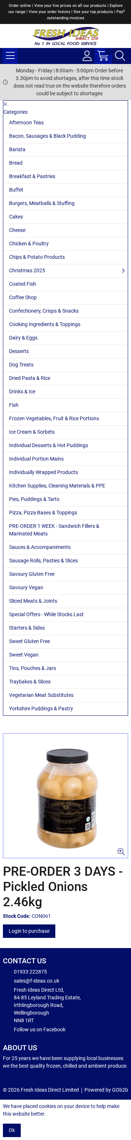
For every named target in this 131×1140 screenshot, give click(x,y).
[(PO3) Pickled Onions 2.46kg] (65, 795)
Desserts (19, 351)
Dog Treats (21, 365)
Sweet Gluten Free (29, 641)
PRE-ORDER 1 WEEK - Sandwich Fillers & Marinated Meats (54, 530)
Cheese (17, 230)
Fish (14, 405)
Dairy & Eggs (23, 338)
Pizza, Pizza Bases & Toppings (43, 512)
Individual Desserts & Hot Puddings (48, 445)
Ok (12, 1130)
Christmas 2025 (27, 270)
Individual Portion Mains (36, 459)
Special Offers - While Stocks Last (46, 614)
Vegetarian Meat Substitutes (41, 695)
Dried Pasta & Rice (29, 378)
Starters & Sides (27, 628)
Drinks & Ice (22, 391)
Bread (16, 163)
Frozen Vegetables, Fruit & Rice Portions (54, 418)
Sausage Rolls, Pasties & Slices (43, 560)
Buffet (16, 190)
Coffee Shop (23, 297)
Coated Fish (22, 284)
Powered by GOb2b (106, 1090)
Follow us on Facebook (40, 1029)
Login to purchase (29, 931)
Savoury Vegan (26, 587)
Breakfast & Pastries (32, 176)
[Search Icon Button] (120, 56)
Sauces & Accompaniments (40, 547)
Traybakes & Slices (30, 682)
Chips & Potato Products (37, 257)
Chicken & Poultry (29, 243)
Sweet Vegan (24, 655)
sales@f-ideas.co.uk (36, 981)
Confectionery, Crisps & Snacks (44, 311)
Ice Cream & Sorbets (32, 432)
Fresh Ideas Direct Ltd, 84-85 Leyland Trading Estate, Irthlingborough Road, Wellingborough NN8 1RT (47, 1005)
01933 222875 (30, 972)
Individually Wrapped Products (43, 472)
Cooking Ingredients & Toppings (44, 324)
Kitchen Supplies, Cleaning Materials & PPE (57, 486)
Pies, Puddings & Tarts (34, 499)
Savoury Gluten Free (32, 574)
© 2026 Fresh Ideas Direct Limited (41, 1090)
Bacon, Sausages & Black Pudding (47, 136)
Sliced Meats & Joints (33, 601)
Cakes (16, 217)
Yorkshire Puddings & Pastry (41, 708)
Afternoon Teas (26, 122)
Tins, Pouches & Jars (32, 668)
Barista (17, 149)
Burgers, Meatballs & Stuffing (42, 203)
